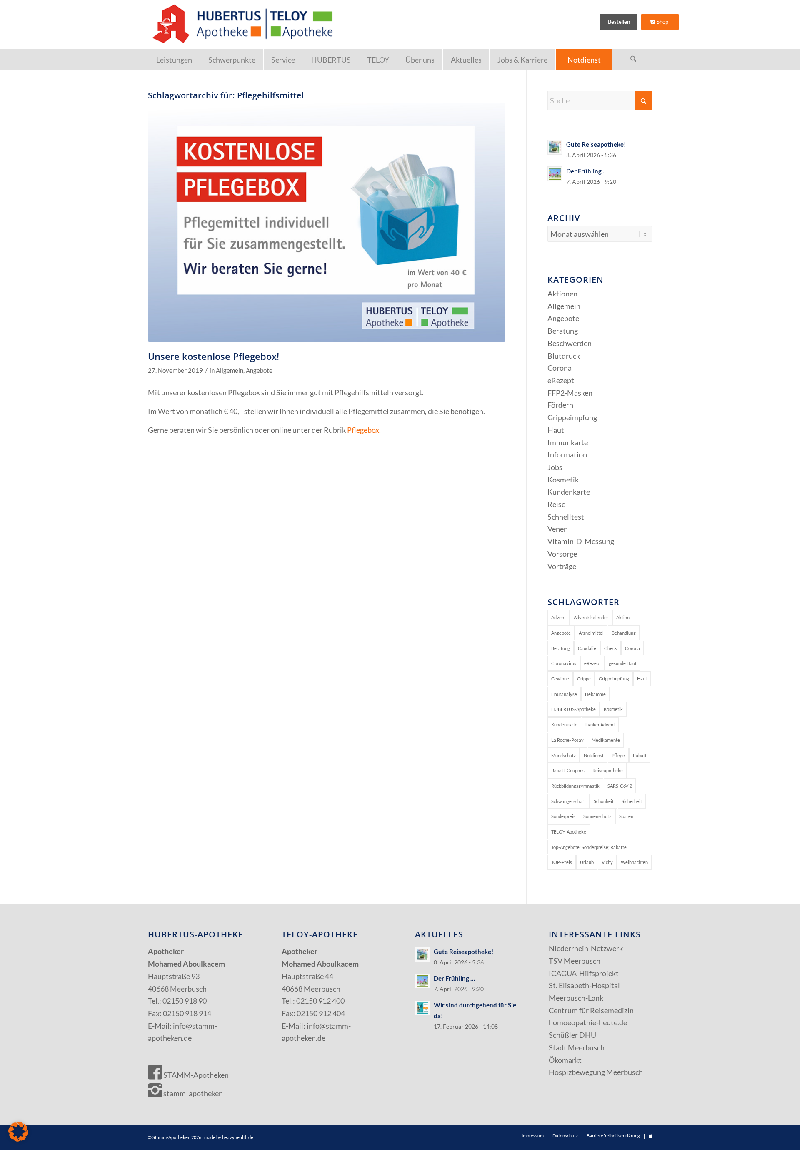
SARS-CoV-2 (620, 785)
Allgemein (229, 370)
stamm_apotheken (192, 1093)
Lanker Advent (600, 724)
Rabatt (640, 755)
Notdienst (594, 755)
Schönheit (604, 801)
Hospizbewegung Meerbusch (596, 1072)
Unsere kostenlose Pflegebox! (213, 356)
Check (610, 648)
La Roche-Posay (567, 740)
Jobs (555, 467)
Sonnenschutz (597, 816)
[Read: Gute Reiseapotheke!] (555, 147)
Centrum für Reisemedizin (591, 1010)
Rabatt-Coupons (568, 770)
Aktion (623, 617)
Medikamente (606, 740)
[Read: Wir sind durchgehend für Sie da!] (422, 1007)
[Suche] (633, 59)
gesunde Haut (623, 663)
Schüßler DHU (572, 1035)
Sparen (626, 816)
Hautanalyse (564, 694)
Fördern (560, 404)
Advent (558, 617)
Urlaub (587, 862)
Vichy (607, 862)
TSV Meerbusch (574, 960)
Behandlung (624, 632)
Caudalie (587, 648)
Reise (556, 504)
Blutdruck (564, 355)
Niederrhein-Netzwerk (586, 948)
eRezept (561, 380)
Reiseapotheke (607, 770)
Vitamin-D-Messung (581, 541)
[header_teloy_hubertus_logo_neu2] (241, 24)
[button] (18, 1131)
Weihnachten (634, 862)
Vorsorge (562, 553)
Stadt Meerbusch (577, 1047)
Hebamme (595, 694)
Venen (558, 528)
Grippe (584, 678)
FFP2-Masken (570, 392)
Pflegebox (363, 429)
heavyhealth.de (237, 1137)
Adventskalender (591, 617)
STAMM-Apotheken (195, 1075)
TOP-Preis (561, 862)
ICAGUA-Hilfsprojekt (584, 973)
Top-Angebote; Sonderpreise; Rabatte (589, 847)
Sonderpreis (563, 816)
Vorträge (562, 566)
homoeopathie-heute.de (588, 1022)
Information (567, 454)
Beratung (563, 330)
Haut (556, 429)
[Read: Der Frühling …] (555, 173)
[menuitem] (174, 59)
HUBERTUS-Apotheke (573, 709)
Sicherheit (632, 801)
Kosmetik (563, 479)
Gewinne (560, 678)
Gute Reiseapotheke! (596, 144)
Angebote (259, 370)
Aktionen (563, 293)
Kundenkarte (569, 491)
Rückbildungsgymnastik (575, 785)
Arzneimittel (591, 632)
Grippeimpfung (572, 417)
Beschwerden (570, 343)
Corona (560, 367)
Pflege (618, 755)
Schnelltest (566, 516)
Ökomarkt (565, 1060)
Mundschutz (563, 755)
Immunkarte (568, 442)
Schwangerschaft (568, 801)
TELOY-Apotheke (568, 831)
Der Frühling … (587, 171)
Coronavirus (563, 663)
